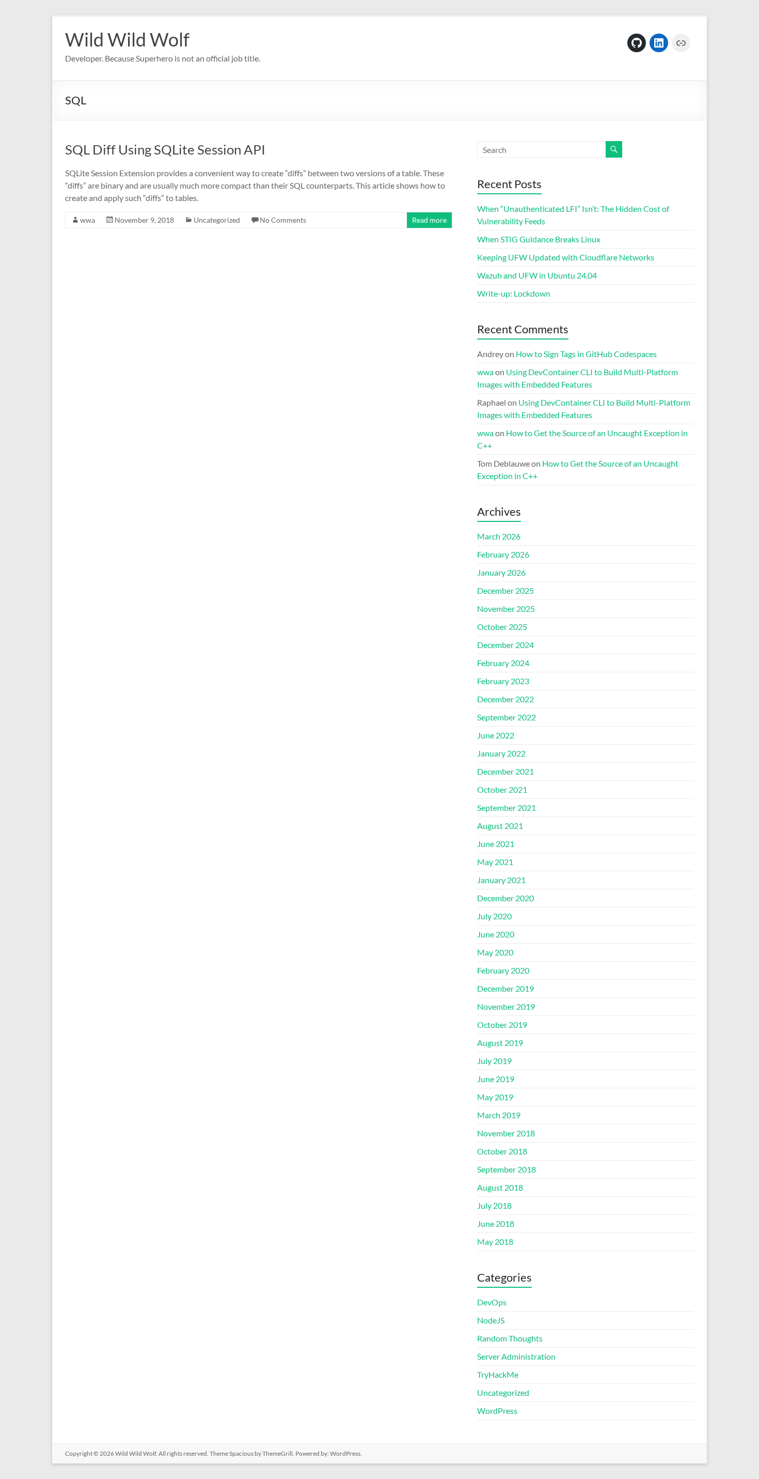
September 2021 (506, 807)
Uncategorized (217, 219)
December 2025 (505, 590)
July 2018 (494, 1205)
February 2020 (503, 970)
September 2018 (506, 1169)
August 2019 (500, 1042)
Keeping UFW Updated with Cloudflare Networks (565, 257)
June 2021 (495, 844)
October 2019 (502, 1024)
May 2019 (495, 1097)
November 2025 (506, 608)
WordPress (497, 1410)
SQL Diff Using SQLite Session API (165, 149)
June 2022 (495, 735)
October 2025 (502, 626)
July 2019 (494, 1061)
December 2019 (505, 988)
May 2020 (495, 952)
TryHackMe (497, 1374)
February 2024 (503, 663)
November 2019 (506, 1006)
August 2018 (500, 1187)
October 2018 (502, 1151)
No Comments (283, 219)
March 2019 (498, 1115)
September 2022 (506, 717)
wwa (87, 219)
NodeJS (490, 1320)
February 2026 (503, 554)
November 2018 (506, 1133)
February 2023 (503, 681)
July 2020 (494, 916)
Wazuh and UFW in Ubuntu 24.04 (537, 275)
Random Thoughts (510, 1338)
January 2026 (501, 572)
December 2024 (505, 645)
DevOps (492, 1302)
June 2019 (495, 1079)
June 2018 (495, 1223)
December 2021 (505, 771)
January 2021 (501, 880)
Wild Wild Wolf (127, 39)
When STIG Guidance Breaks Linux (538, 239)
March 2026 (498, 536)
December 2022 (505, 699)
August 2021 (500, 825)
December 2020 (505, 898)
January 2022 (501, 753)
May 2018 (495, 1241)
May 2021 (495, 862)
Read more (429, 219)
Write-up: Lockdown (513, 293)
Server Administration (516, 1356)
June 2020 (495, 934)
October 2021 (502, 789)
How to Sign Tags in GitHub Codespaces (586, 354)
